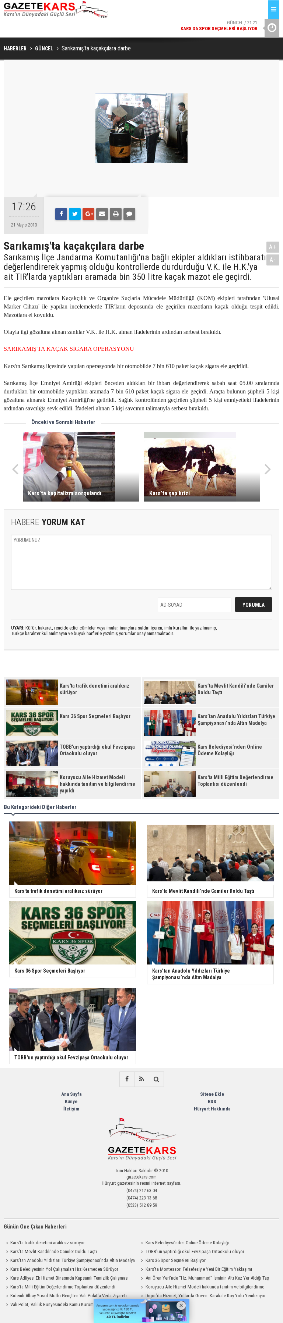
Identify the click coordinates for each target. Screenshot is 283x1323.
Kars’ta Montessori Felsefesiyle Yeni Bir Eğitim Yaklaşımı (199, 1269)
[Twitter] (75, 214)
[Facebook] (61, 214)
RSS (212, 1101)
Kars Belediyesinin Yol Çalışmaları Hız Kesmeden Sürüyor (64, 1269)
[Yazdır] (116, 214)
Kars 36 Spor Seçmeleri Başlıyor (176, 1260)
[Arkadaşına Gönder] (102, 214)
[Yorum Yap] (129, 214)
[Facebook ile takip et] (126, 1079)
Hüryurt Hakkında (212, 1109)
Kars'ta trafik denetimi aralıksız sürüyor (47, 1242)
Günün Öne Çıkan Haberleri (35, 1226)
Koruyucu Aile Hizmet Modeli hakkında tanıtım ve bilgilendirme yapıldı (201, 1287)
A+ (273, 246)
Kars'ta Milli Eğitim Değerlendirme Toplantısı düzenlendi (62, 1287)
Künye (71, 1101)
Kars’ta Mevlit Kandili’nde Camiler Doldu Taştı (53, 1251)
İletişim (71, 1109)
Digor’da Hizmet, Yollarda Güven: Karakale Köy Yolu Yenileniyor (206, 1295)
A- (273, 259)
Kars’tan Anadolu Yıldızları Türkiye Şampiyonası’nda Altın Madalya (72, 1260)
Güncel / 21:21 (219, 25)
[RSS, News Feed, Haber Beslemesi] (141, 1079)
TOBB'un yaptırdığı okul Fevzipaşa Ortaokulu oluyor (195, 1251)
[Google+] (88, 214)
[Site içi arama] (156, 1079)
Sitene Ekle (212, 1094)
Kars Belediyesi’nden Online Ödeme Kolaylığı (187, 1242)
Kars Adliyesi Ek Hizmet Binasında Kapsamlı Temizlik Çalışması (69, 1278)
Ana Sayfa (71, 1094)
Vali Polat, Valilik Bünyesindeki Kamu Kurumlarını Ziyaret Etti (67, 1304)
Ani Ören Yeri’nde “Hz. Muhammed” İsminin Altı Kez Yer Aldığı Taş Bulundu (204, 1279)
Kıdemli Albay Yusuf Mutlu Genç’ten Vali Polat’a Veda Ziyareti (68, 1295)
